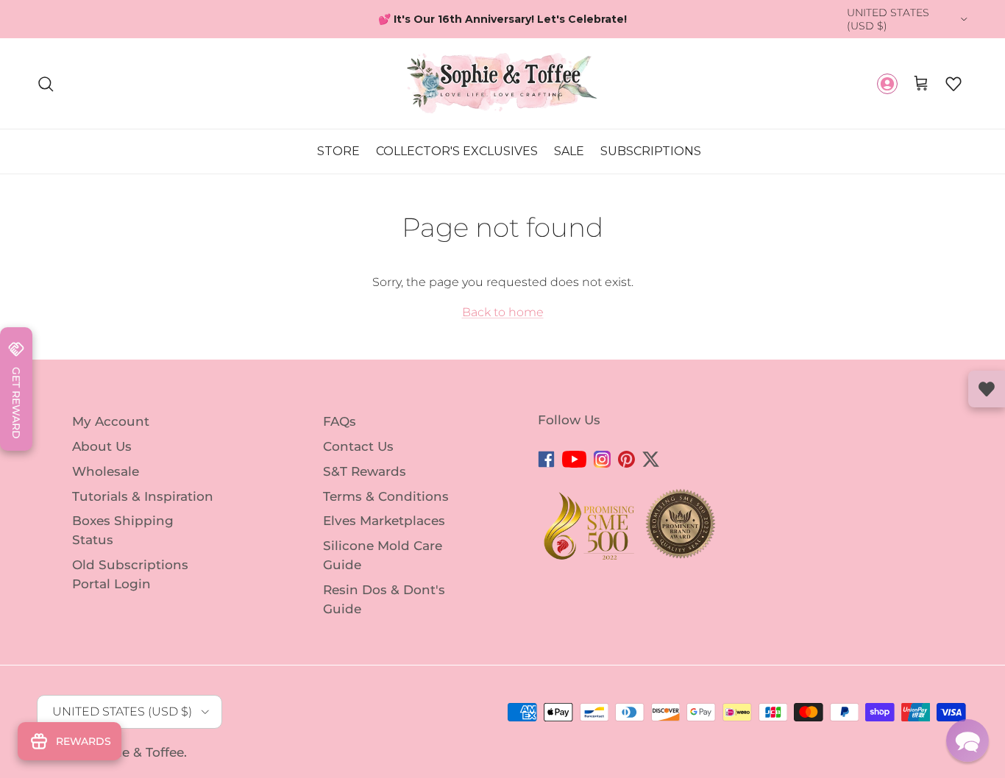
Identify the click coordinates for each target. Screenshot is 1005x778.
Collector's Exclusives (457, 152)
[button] (953, 84)
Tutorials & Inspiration (142, 495)
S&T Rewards (364, 471)
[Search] (45, 84)
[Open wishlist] (986, 389)
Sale (569, 152)
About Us (102, 446)
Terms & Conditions (386, 495)
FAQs (339, 421)
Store (338, 152)
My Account (110, 421)
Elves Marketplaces (384, 520)
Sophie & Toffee (134, 752)
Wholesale (105, 471)
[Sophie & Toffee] (502, 83)
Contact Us (358, 446)
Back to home (503, 312)
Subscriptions (650, 152)
